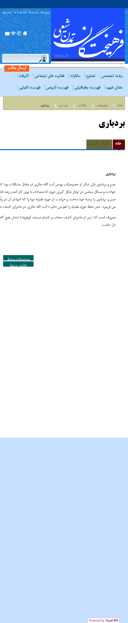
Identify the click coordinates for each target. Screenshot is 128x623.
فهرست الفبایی (29, 87)
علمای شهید (114, 87)
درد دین (63, 105)
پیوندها (44, 12)
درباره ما (34, 12)
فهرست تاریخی (57, 87)
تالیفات (24, 76)
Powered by (103, 620)
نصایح (90, 76)
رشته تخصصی (112, 76)
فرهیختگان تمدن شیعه (88, 36)
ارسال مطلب (17, 68)
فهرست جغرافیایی (87, 87)
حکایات (75, 76)
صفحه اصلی (25, 35)
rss (13, 35)
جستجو (7, 12)
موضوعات (102, 105)
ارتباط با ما (20, 12)
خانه (120, 105)
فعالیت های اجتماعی (49, 76)
